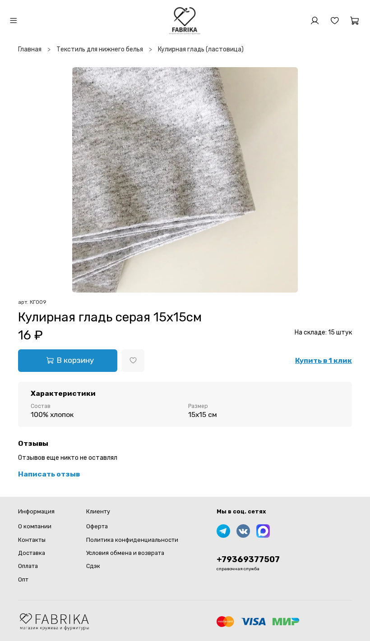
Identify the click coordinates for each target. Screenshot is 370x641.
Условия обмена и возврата (125, 552)
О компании (34, 526)
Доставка (31, 552)
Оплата (28, 566)
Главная (30, 49)
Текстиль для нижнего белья (99, 49)
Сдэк (93, 566)
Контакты (32, 539)
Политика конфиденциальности (132, 539)
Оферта (97, 526)
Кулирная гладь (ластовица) (201, 49)
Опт (23, 579)
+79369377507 (248, 559)
